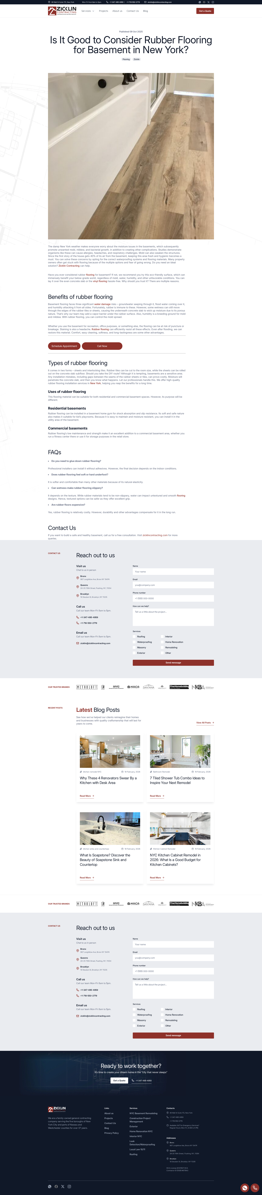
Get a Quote (205, 11)
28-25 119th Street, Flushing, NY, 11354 (95, 588)
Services (86, 11)
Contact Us (133, 10)
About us (117, 10)
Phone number (139, 593)
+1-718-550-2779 (133, 2)
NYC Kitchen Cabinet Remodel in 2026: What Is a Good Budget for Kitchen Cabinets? (175, 860)
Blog (106, 1128)
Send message (173, 663)
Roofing (133, 1154)
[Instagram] (213, 2)
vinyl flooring (100, 281)
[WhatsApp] (200, 2)
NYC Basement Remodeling (143, 1113)
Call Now (102, 346)
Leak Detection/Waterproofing (142, 1143)
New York (95, 383)
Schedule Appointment (64, 346)
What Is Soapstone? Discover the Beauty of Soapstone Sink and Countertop (105, 860)
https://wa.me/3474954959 (244, 1188)
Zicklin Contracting (69, 265)
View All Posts (203, 722)
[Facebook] (204, 2)
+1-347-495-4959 (116, 2)
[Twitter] (208, 2)
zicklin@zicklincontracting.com (160, 2)
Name (135, 566)
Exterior (134, 1126)
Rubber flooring (100, 329)
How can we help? (141, 606)
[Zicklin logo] (62, 11)
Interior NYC (136, 1136)
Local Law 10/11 (137, 1149)
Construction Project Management (140, 1120)
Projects (103, 10)
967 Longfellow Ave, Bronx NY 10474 (94, 579)
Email (135, 579)
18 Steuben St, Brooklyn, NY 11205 (93, 597)
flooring (90, 274)
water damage (102, 304)
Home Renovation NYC (141, 1131)
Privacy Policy (111, 1133)
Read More (85, 796)
